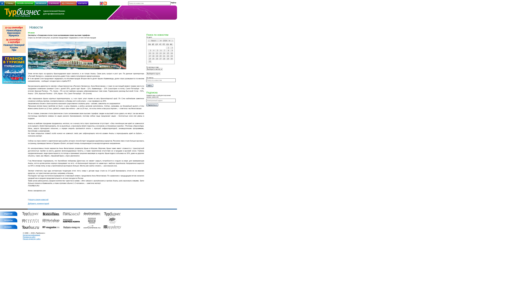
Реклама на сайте (29, 237)
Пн (149, 44)
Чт (160, 44)
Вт (153, 44)
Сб (167, 44)
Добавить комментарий (38, 203)
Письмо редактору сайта (31, 239)
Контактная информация (31, 235)
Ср (156, 44)
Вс (171, 44)
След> (172, 40)
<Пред (149, 40)
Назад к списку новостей (38, 200)
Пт (164, 44)
